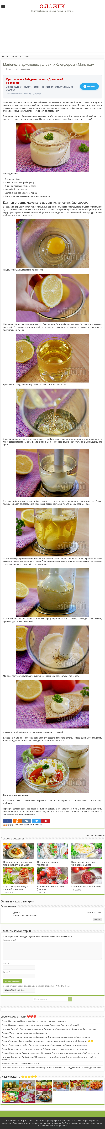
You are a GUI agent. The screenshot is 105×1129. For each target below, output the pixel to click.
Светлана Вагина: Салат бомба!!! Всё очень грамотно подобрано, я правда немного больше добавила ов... (52, 1067)
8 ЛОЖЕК (52, 6)
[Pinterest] (45, 821)
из (96, 912)
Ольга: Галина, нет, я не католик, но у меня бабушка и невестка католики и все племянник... (45, 1049)
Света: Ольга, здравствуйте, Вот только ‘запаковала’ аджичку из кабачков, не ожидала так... (45, 1045)
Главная (4, 56)
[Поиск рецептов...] (70, 999)
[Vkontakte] (26, 821)
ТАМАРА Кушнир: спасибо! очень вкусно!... (21, 1063)
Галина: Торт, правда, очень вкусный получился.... (25, 1033)
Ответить (97, 919)
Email (6, 972)
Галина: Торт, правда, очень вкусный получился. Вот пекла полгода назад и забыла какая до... (46, 1037)
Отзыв (8, 69)
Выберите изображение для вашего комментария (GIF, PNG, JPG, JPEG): (36, 986)
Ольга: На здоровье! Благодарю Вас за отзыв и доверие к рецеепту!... (34, 1021)
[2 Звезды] (6, 825)
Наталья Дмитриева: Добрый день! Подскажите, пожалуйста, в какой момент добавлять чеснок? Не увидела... (49, 1058)
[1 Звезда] (4, 825)
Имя (6, 963)
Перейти (91, 86)
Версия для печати (95, 835)
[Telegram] (36, 821)
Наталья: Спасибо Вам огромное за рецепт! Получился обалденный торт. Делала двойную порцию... (49, 1029)
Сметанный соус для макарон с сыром (83, 863)
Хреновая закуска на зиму (86, 886)
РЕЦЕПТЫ (16, 56)
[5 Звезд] (12, 825)
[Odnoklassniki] (17, 821)
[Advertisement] (52, 34)
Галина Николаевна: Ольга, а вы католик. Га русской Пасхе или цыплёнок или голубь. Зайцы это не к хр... (51, 1053)
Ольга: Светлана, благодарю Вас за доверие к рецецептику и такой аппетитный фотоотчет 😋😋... (48, 1041)
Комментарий (10, 940)
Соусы (27, 56)
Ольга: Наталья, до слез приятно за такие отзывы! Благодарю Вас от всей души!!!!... (41, 1025)
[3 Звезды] (8, 825)
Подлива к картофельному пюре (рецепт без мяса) (18, 863)
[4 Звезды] (10, 825)
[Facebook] (7, 821)
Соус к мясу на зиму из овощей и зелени (16, 888)
